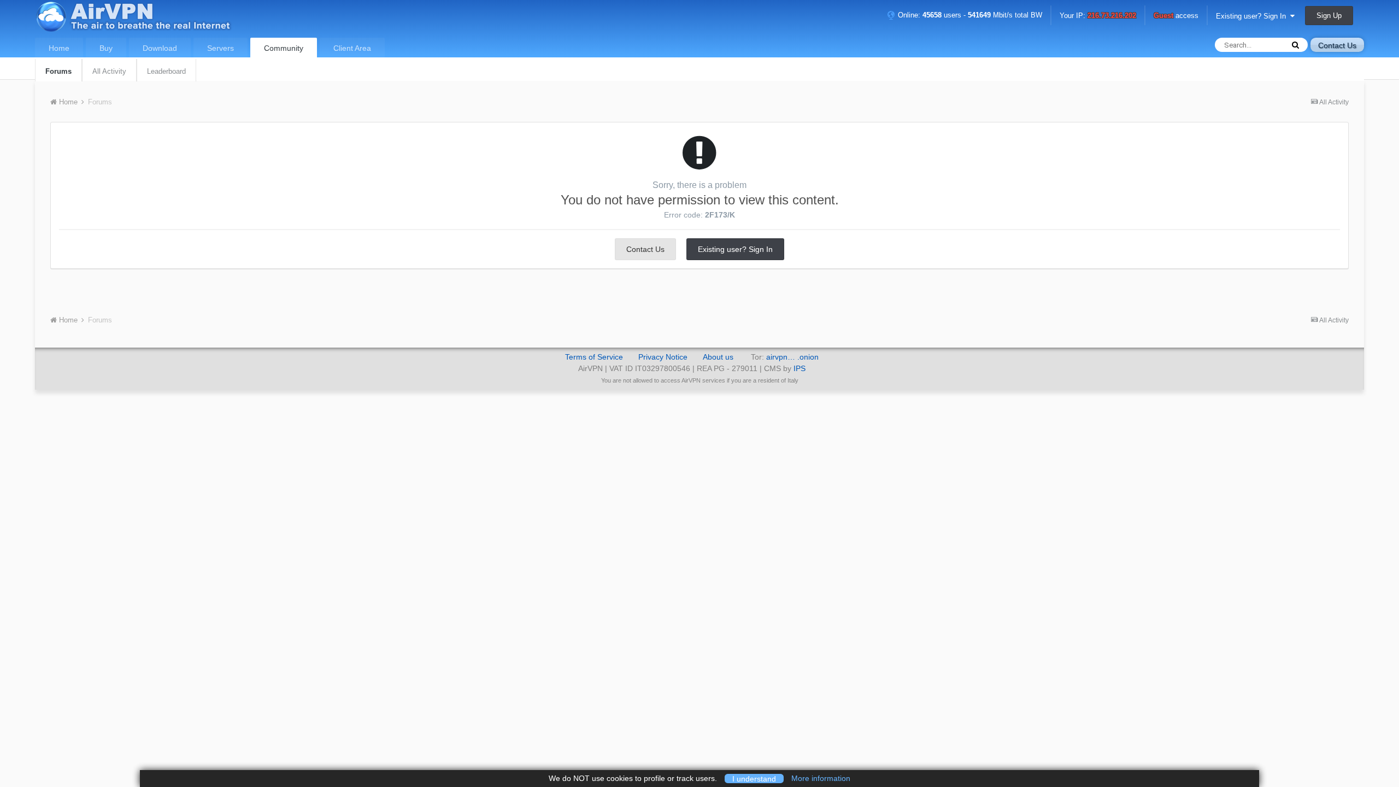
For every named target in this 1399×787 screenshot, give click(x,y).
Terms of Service (594, 357)
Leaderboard (166, 71)
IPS (799, 368)
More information (820, 778)
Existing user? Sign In (1253, 16)
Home (59, 48)
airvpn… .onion (792, 357)
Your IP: (1098, 16)
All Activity (109, 71)
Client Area (352, 48)
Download (160, 48)
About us (718, 357)
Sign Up (1329, 15)
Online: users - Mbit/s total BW (969, 15)
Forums (58, 71)
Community (283, 48)
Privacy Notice (662, 357)
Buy (106, 48)
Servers (220, 48)
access (1176, 16)
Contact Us (1337, 45)
